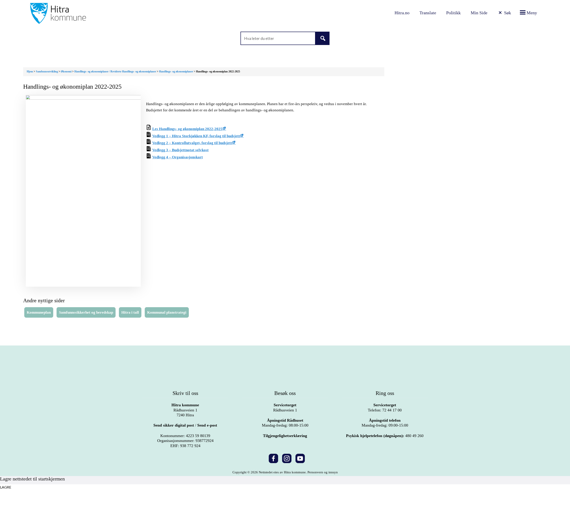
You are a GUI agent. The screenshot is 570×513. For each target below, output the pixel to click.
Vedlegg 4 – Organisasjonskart (177, 157)
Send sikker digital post (173, 425)
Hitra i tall (130, 312)
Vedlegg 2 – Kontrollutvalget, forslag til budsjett (192, 143)
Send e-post (207, 425)
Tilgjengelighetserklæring (285, 435)
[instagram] (286, 458)
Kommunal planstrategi (166, 312)
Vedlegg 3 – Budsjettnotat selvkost (180, 150)
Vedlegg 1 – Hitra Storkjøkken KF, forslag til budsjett (196, 136)
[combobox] (285, 38)
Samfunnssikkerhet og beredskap (86, 312)
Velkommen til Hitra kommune (105, 13)
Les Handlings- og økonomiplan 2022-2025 (187, 129)
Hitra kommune (185, 405)
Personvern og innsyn (322, 472)
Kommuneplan (39, 312)
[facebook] (273, 458)
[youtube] (300, 458)
